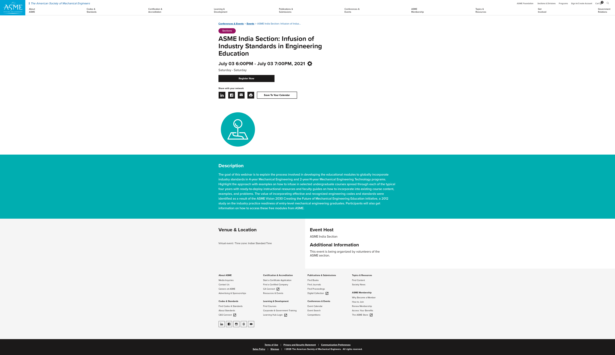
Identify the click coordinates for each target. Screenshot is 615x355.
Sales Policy (259, 349)
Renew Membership (362, 306)
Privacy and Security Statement (299, 345)
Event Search (314, 310)
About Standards (227, 310)
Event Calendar (315, 306)
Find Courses (269, 306)
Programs (563, 3)
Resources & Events (273, 293)
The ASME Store (360, 315)
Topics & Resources (362, 275)
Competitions (314, 315)
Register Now (246, 78)
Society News (358, 284)
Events (250, 23)
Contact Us (224, 284)
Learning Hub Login (273, 315)
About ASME (225, 275)
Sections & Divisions (546, 3)
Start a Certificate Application (277, 280)
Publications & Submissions (322, 275)
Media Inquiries (226, 280)
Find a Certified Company (275, 284)
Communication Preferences (336, 345)
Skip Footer (6, 270)
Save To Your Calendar (277, 95)
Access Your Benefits (362, 310)
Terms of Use (271, 345)
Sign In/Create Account (581, 3)
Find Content (358, 280)
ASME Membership (362, 292)
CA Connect (269, 289)
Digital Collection (316, 293)
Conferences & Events (231, 23)
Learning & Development (276, 301)
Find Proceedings (316, 289)
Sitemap (275, 349)
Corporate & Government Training (280, 310)
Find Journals (314, 284)
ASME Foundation (525, 3)
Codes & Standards (228, 301)
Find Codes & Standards (231, 306)
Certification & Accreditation (278, 275)
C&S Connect (225, 315)
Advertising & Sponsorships (232, 293)
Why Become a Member (364, 297)
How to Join (358, 302)
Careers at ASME (227, 289)
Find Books (313, 280)
